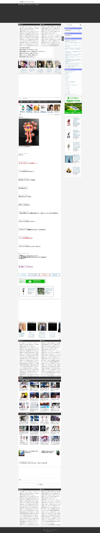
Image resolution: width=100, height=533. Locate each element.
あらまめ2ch (67, 77)
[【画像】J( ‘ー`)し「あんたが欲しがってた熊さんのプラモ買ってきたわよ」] (55, 418)
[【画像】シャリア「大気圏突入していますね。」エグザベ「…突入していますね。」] (34, 385)
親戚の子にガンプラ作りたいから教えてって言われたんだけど (55, 433)
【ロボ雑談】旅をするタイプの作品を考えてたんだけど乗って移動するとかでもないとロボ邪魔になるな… (73, 60)
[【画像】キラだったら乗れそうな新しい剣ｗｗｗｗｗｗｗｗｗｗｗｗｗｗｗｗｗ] (34, 395)
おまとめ (66, 78)
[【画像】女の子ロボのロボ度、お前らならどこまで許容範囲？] (34, 405)
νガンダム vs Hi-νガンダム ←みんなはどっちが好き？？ (44, 433)
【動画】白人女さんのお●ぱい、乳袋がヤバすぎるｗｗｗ (28, 53)
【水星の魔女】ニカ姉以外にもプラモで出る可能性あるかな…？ (23, 433)
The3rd (66, 74)
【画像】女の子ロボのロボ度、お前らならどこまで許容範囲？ (34, 410)
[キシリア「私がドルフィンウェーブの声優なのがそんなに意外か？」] (45, 405)
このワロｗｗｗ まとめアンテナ (71, 85)
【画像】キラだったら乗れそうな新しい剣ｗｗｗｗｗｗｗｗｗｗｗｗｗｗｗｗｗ (34, 400)
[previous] (19, 66)
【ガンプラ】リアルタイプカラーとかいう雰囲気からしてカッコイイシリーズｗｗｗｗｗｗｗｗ (34, 444)
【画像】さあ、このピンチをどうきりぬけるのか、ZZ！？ (44, 399)
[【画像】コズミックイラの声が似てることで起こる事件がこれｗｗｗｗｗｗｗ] (55, 405)
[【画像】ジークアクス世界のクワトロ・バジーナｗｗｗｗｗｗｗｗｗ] (24, 395)
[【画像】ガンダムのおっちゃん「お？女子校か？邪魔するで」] (55, 385)
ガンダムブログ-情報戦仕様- (70, 81)
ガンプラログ (67, 83)
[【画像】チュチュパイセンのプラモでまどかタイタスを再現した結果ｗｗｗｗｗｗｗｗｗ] (45, 438)
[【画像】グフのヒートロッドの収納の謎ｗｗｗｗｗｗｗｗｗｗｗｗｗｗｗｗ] (34, 418)
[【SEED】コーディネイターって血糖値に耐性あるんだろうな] (24, 385)
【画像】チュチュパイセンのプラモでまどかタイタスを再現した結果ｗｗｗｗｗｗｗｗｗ (44, 444)
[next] (60, 66)
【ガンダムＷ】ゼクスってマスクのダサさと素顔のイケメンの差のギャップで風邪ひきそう (73, 49)
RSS (25, 4)
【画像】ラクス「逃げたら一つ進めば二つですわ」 (55, 399)
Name (20, 479)
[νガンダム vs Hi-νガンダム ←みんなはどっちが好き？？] (45, 428)
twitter (38, 4)
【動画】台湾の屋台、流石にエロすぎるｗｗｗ (27, 56)
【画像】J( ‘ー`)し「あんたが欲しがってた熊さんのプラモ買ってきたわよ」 (55, 423)
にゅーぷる (67, 89)
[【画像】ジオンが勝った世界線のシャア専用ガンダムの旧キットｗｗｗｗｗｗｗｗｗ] (55, 275)
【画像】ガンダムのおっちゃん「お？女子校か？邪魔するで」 (55, 389)
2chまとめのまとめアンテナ (70, 71)
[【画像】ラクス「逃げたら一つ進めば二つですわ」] (55, 395)
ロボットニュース (27, 2)
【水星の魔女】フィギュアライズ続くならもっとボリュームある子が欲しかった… (23, 444)
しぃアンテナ (67, 86)
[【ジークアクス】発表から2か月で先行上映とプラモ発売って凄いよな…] (34, 428)
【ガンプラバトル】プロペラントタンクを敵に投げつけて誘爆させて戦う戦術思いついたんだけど (55, 444)
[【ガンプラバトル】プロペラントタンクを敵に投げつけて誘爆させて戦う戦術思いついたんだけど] (55, 438)
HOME (21, 4)
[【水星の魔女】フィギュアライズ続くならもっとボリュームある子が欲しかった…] (24, 438)
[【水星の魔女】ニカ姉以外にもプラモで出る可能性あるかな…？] (24, 428)
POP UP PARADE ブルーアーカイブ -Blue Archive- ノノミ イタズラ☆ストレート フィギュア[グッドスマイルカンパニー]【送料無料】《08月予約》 (76, 145)
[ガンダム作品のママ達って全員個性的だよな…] (24, 405)
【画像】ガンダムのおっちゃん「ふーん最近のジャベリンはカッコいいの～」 (44, 423)
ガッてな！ (67, 80)
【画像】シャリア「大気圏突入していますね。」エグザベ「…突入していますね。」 (34, 390)
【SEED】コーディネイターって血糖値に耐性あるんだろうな (23, 389)
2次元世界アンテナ (68, 72)
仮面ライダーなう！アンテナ (70, 94)
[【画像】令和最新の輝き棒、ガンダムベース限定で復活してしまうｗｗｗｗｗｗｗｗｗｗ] (24, 418)
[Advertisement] (50, 15)
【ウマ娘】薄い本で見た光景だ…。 (25, 47)
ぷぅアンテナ (67, 91)
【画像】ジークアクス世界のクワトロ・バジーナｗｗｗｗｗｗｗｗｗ (23, 399)
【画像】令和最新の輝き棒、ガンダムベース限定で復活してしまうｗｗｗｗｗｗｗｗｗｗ (23, 423)
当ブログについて (31, 4)
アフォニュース (68, 75)
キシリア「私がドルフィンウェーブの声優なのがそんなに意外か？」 (44, 410)
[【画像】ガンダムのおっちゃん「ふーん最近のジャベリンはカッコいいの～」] (45, 418)
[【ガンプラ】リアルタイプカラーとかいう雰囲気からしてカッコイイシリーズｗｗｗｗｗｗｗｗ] (34, 438)
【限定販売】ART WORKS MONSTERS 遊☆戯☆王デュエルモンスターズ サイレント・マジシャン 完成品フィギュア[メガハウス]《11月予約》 (76, 157)
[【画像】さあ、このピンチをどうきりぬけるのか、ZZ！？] (45, 395)
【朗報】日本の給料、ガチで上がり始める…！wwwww (28, 49)
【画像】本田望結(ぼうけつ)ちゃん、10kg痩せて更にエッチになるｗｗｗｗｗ (32, 51)
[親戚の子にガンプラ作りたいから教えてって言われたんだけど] (55, 428)
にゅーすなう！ (68, 88)
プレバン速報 (67, 92)
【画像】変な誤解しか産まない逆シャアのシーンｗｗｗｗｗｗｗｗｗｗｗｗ (44, 390)
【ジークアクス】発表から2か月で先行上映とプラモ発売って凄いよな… (34, 433)
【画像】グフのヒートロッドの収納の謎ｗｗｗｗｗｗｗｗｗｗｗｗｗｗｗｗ (34, 423)
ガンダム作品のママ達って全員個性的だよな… (23, 409)
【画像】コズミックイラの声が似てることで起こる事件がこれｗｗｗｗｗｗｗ (55, 410)
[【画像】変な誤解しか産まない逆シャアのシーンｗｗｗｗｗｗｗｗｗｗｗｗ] (45, 385)
